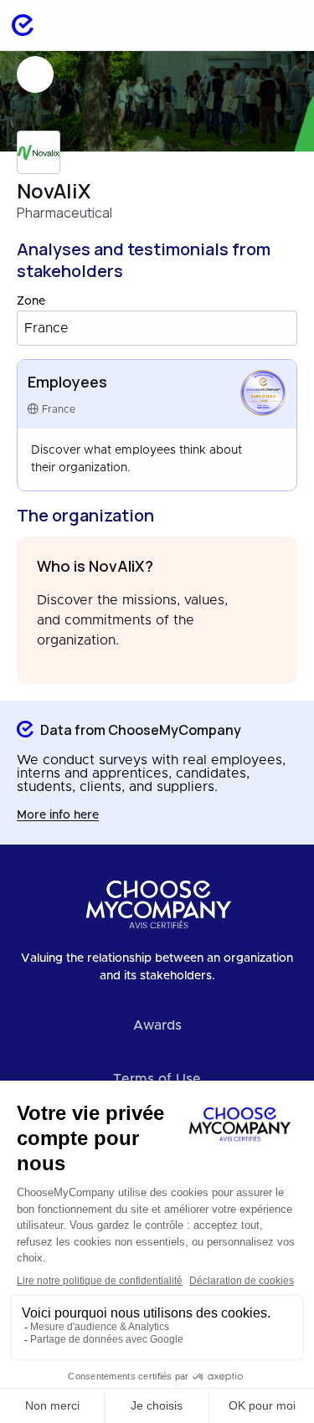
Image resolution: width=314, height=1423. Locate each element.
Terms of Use (157, 1079)
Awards (157, 1025)
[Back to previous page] (35, 74)
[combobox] (157, 328)
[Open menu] (283, 25)
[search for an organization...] (240, 25)
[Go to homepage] (22, 25)
